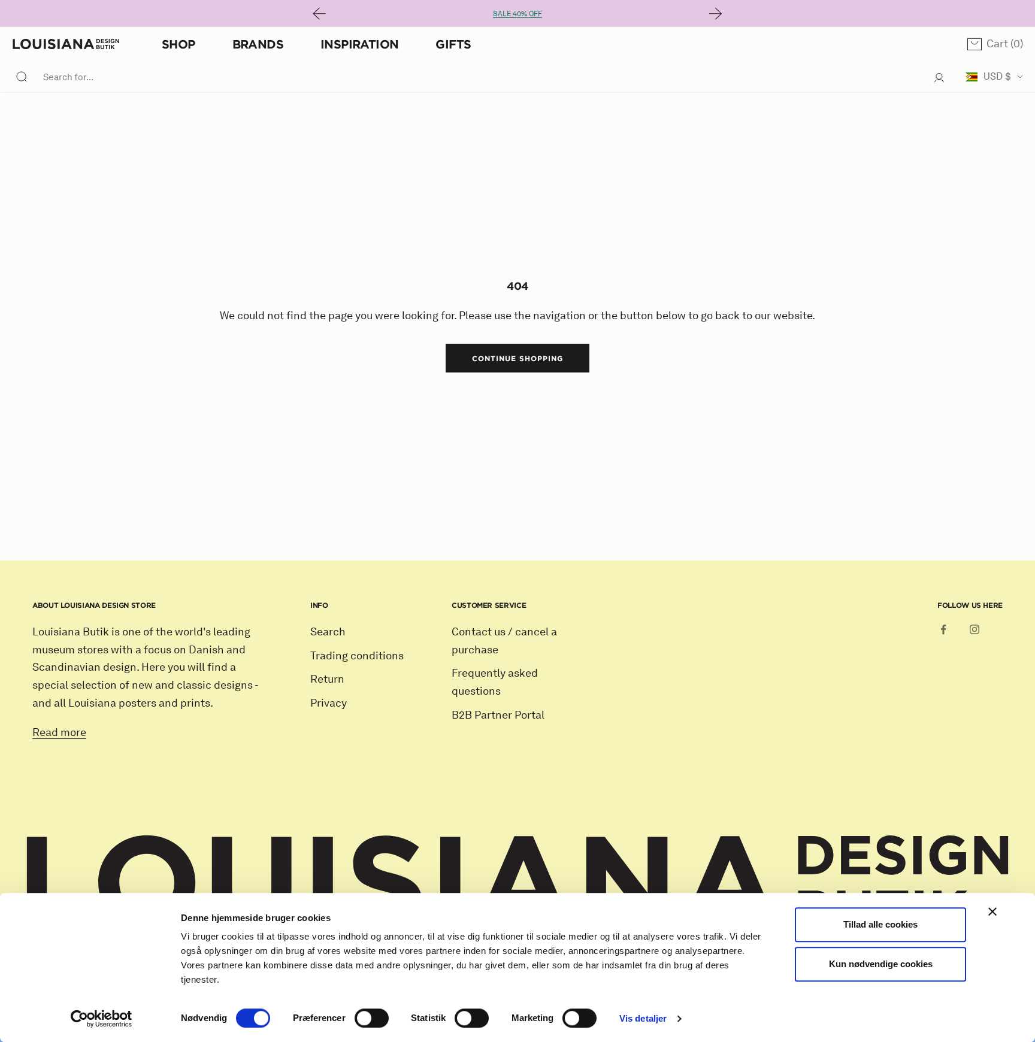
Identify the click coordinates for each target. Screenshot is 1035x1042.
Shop (178, 44)
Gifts (453, 44)
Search (328, 631)
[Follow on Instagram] (974, 629)
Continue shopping (517, 358)
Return (327, 679)
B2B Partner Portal (498, 715)
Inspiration (359, 44)
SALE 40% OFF (517, 13)
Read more (59, 732)
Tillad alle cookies (880, 924)
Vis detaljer (643, 1018)
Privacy (328, 703)
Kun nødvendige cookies (881, 964)
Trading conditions (357, 655)
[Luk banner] (992, 911)
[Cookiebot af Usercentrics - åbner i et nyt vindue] (101, 1019)
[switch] (372, 1018)
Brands (257, 44)
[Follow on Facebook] (943, 629)
